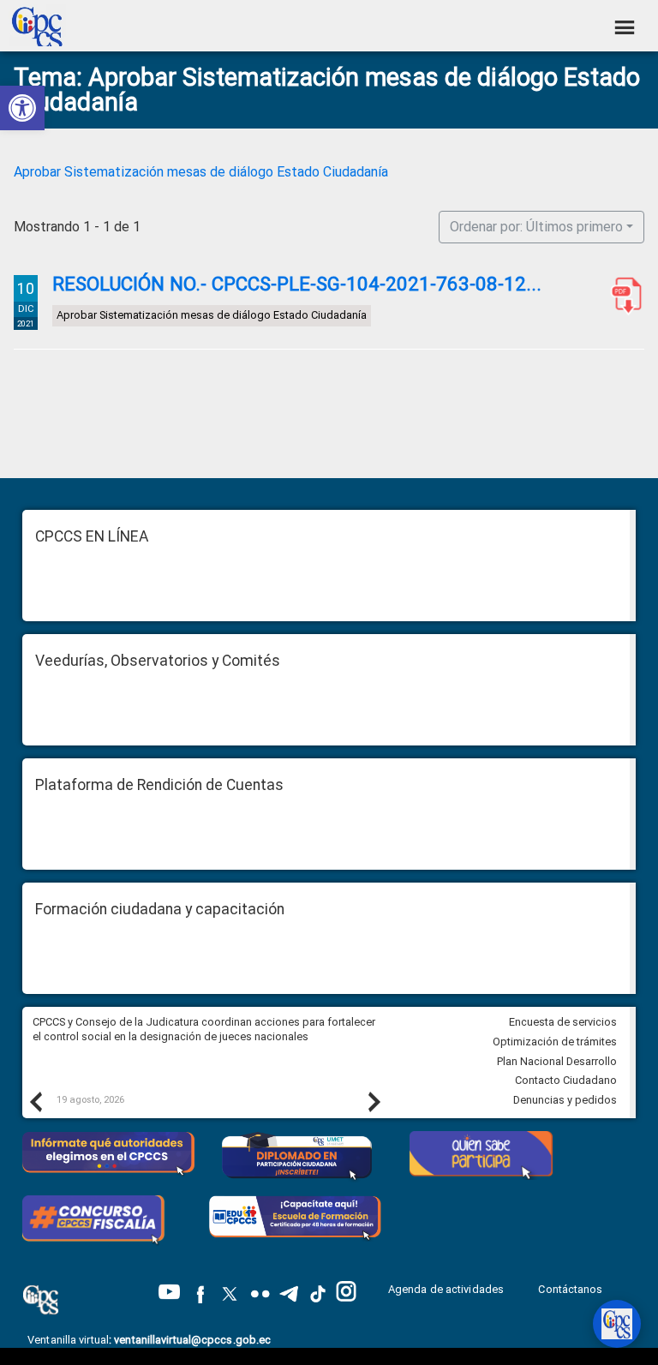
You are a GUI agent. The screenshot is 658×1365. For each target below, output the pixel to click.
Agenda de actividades (446, 1289)
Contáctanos (571, 1289)
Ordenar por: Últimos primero (536, 227)
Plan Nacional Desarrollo (557, 1061)
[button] (22, 108)
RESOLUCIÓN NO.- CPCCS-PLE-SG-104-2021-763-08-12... (296, 283)
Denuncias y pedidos (565, 1099)
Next (373, 1101)
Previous (35, 1101)
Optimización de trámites (555, 1041)
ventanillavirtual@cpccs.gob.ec (192, 1339)
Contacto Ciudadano (566, 1080)
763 (622, 295)
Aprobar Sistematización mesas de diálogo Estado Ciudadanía (201, 172)
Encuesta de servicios (563, 1021)
